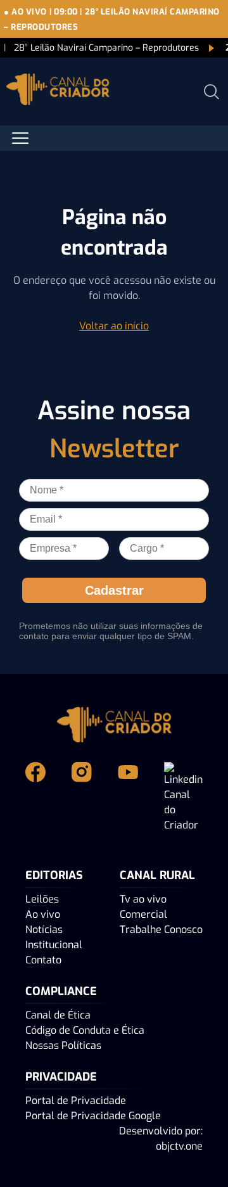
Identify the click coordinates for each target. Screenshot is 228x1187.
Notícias (44, 929)
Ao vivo (42, 914)
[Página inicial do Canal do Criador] (58, 91)
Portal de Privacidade (75, 1100)
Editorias (54, 875)
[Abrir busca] (211, 92)
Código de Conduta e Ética (84, 1030)
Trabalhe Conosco (161, 929)
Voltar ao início (114, 326)
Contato (43, 960)
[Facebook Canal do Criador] (38, 797)
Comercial (143, 914)
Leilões (42, 899)
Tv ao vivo (143, 899)
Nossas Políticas (63, 1045)
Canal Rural (157, 875)
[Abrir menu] (20, 138)
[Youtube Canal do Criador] (131, 797)
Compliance (61, 991)
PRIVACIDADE (61, 1076)
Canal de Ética (58, 1015)
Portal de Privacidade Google (93, 1115)
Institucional (53, 944)
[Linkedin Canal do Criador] (183, 797)
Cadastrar (114, 590)
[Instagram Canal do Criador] (85, 797)
